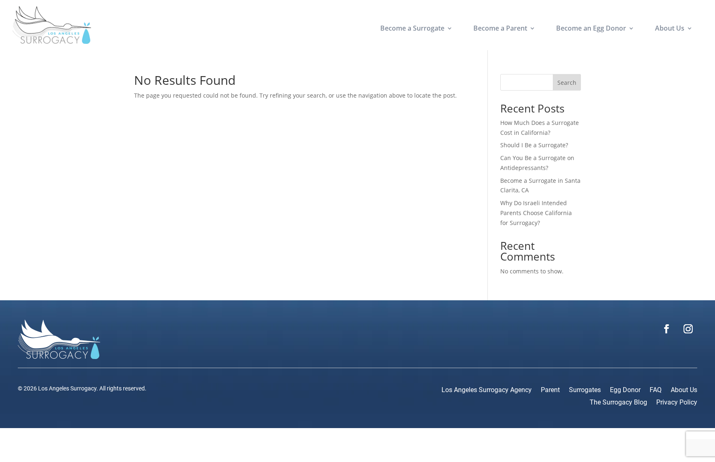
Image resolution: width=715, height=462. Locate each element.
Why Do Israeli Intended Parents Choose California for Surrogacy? (536, 213)
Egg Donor (625, 390)
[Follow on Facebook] (666, 329)
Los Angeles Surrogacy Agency (486, 390)
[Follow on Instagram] (688, 329)
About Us (669, 29)
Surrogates (585, 390)
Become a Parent (500, 29)
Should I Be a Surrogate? (534, 145)
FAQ (656, 390)
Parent (550, 390)
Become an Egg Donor (591, 29)
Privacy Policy (676, 403)
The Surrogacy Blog (618, 403)
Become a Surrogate (412, 29)
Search (566, 82)
